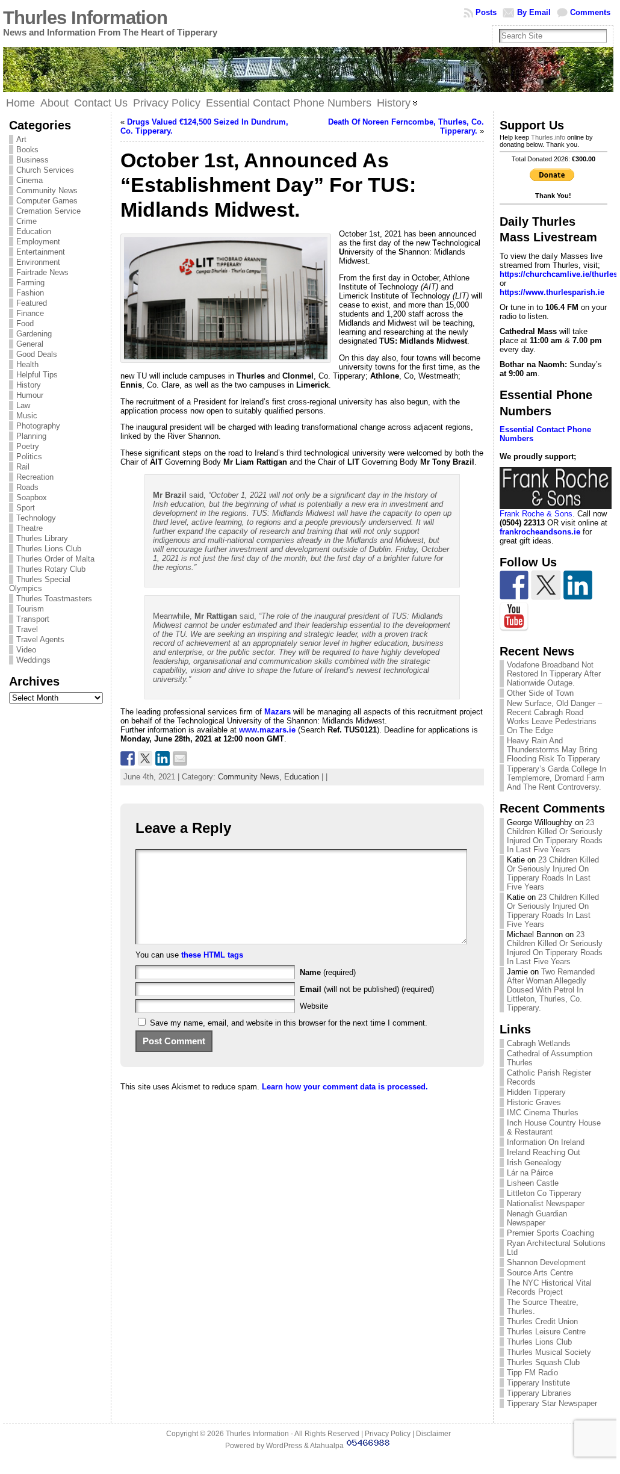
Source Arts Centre (540, 1272)
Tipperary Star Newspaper (552, 1403)
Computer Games (47, 200)
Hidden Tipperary (536, 1092)
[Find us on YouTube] (514, 616)
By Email (534, 12)
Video (26, 649)
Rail (22, 466)
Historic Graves (534, 1102)
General (29, 343)
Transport (32, 619)
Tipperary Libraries (539, 1393)
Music (26, 415)
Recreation (35, 477)
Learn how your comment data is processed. (345, 1086)
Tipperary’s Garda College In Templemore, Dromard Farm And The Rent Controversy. (556, 777)
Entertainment (40, 251)
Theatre (29, 528)
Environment (38, 262)
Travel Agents (40, 639)
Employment (38, 241)
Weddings (33, 659)
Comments (590, 12)
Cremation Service (48, 210)
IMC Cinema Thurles (542, 1112)
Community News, (251, 776)
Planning (31, 436)
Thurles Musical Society (549, 1352)
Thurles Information (85, 17)
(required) (328, 972)
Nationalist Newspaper (545, 1203)
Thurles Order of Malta (55, 558)
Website (314, 1006)
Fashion (30, 292)
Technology (36, 517)
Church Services (45, 170)
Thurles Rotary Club (50, 569)
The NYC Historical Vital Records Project (549, 1287)
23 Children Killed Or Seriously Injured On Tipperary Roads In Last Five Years (555, 836)
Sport (25, 507)
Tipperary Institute (538, 1382)
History (28, 384)
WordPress (284, 1445)
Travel (27, 629)
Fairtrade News (42, 272)
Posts (486, 12)
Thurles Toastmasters (54, 598)
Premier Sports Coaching (550, 1232)
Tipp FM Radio (532, 1372)
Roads (27, 487)
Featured (31, 303)
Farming (30, 282)
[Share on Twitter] (145, 758)
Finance (30, 313)
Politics (29, 456)
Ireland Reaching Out (543, 1152)
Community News (47, 190)
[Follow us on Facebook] (514, 585)
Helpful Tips (37, 374)
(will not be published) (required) (367, 989)
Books (27, 149)
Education (33, 231)
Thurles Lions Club (48, 548)
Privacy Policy (388, 1433)
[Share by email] (180, 758)
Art (21, 139)
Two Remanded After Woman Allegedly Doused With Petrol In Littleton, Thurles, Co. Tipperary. (551, 989)
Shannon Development (546, 1262)
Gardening (34, 333)
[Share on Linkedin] (162, 758)
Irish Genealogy (534, 1162)
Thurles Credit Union (542, 1321)
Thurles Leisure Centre (546, 1331)
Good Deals (36, 354)
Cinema (29, 180)
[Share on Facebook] (127, 758)
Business (32, 159)
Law (23, 405)
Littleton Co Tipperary (544, 1193)
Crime (26, 221)
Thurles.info (548, 137)
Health (27, 364)
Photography (38, 425)
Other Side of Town (540, 693)
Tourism (30, 608)
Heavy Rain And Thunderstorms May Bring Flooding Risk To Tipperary (553, 749)
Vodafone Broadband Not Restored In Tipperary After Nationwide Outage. (554, 673)
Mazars (277, 711)
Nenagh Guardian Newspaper (537, 1218)
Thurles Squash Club (543, 1362)
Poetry (27, 446)
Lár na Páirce (530, 1172)
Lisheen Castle (533, 1183)
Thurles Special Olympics (39, 584)
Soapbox (31, 497)
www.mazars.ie (266, 729)
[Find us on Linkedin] (577, 585)
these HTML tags (212, 954)
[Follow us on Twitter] (546, 585)
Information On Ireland (545, 1142)
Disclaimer (433, 1433)
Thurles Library (42, 538)
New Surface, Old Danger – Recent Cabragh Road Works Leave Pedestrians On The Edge (554, 717)
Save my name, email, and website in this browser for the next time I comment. (288, 1022)
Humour (29, 395)
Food (25, 323)
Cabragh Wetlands (539, 1043)
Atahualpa (327, 1445)
